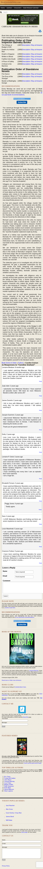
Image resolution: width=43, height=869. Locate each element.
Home (3, 8)
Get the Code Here (10, 607)
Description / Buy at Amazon (32, 45)
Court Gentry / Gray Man (14, 813)
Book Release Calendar (31, 8)
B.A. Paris (7, 776)
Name (5, 571)
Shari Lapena (8, 791)
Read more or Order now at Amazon (11, 680)
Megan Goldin (8, 784)
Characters (17, 8)
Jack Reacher (10, 805)
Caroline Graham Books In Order (20, 26)
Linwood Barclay (33, 670)
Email (5, 576)
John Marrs (7, 780)
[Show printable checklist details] (40, 31)
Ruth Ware (7, 788)
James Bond (10, 816)
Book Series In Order (9, 363)
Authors (9, 8)
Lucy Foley (7, 783)
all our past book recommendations (24, 617)
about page (24, 832)
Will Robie (9, 820)
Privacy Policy (6, 866)
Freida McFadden (10, 778)
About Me (25, 717)
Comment (6, 581)
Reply (40, 381)
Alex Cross (9, 809)
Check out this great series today (32, 763)
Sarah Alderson (9, 789)
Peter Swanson (9, 786)
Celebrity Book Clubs (20, 687)
